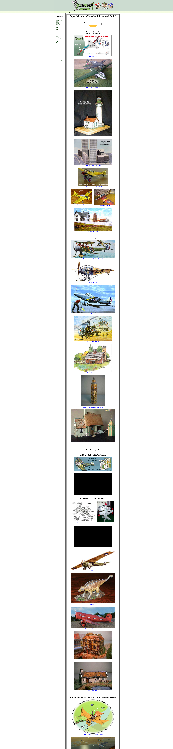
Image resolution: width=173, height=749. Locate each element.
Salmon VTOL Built (105, 523)
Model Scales (58, 44)
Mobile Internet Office (59, 52)
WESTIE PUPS (58, 51)
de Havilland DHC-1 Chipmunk (81, 204)
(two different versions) (104, 205)
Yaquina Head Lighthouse (93, 136)
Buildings (68, 12)
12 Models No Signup (59, 60)
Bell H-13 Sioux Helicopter (93, 341)
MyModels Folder (59, 20)
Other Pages (58, 34)
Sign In (57, 27)
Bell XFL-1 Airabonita (93, 313)
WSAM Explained (59, 36)
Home (56, 12)
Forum (57, 35)
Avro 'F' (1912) (93, 282)
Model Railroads (58, 63)
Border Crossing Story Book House (93, 443)
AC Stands (58, 45)
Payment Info (58, 22)
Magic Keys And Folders (60, 50)
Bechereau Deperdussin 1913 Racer (93, 186)
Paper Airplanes (58, 64)
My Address (58, 23)
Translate (63, 6)
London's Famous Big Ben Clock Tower (93, 407)
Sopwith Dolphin (93, 471)
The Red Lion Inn (93, 659)
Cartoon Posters (58, 62)
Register (57, 29)
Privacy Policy (58, 61)
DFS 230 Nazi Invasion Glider (92, 87)
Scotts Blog (58, 37)
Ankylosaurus (93, 604)
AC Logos (58, 42)
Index (57, 53)
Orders (57, 21)
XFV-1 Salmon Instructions (83, 522)
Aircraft (63, 12)
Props (57, 47)
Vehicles (72, 12)
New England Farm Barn (93, 372)
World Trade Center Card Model (93, 165)
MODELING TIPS (59, 49)
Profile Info (58, 24)
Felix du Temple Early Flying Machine (93, 734)
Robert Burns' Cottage (93, 690)
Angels (57, 39)
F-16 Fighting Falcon (93, 56)
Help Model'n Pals (59, 38)
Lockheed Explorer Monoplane (93, 628)
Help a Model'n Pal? (59, 30)
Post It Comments (59, 43)
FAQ (59, 12)
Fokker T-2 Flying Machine (93, 570)
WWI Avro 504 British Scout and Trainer (93, 258)
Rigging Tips (58, 46)
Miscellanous (78, 12)
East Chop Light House (93, 231)
